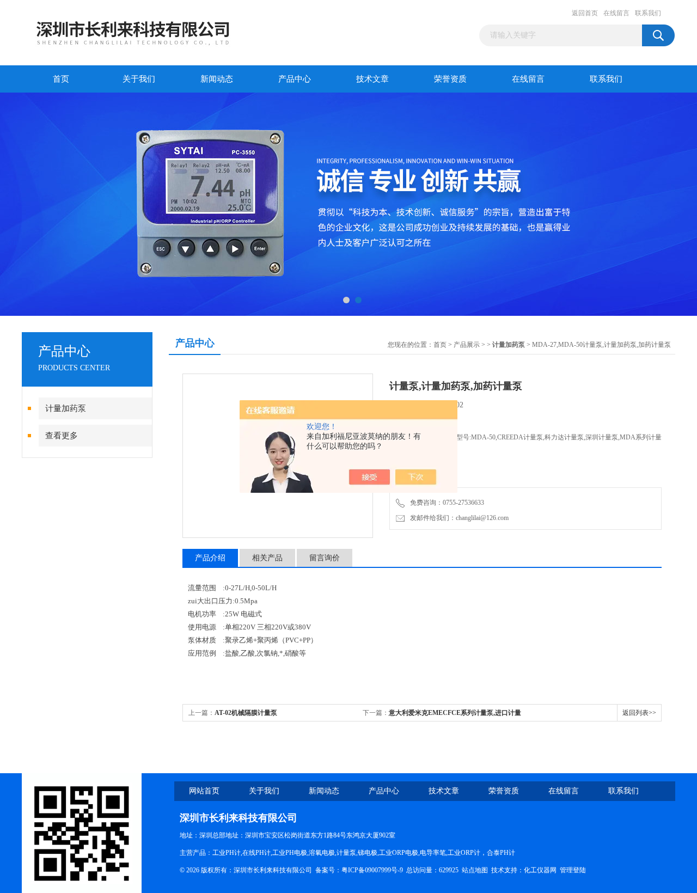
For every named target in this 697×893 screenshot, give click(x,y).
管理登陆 (573, 870)
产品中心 (294, 79)
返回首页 (585, 13)
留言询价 (324, 558)
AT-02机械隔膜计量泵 (246, 713)
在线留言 (616, 13)
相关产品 (267, 558)
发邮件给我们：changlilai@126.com (458, 518)
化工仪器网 (540, 870)
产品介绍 (210, 558)
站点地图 (475, 870)
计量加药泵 (65, 408)
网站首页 (204, 791)
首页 (61, 79)
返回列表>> (639, 713)
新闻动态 (216, 79)
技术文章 (372, 79)
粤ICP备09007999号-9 (372, 870)
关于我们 (139, 79)
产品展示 (467, 344)
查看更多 (61, 435)
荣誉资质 (450, 79)
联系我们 (648, 13)
